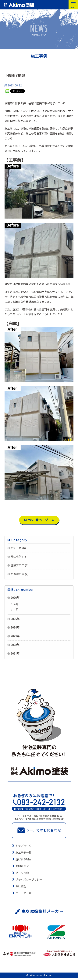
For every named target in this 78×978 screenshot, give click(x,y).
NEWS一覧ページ (36, 520)
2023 (14, 636)
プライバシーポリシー (29, 879)
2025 (14, 619)
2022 (14, 645)
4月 (16, 604)
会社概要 (21, 886)
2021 (14, 653)
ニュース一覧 (23, 893)
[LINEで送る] (7, 91)
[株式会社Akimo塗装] (25, 5)
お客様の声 (17, 574)
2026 (14, 597)
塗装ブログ (17, 565)
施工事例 (16, 556)
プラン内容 (22, 873)
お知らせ (16, 548)
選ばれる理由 (23, 859)
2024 (14, 627)
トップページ (23, 846)
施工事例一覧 (23, 852)
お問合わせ (22, 866)
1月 (16, 610)
